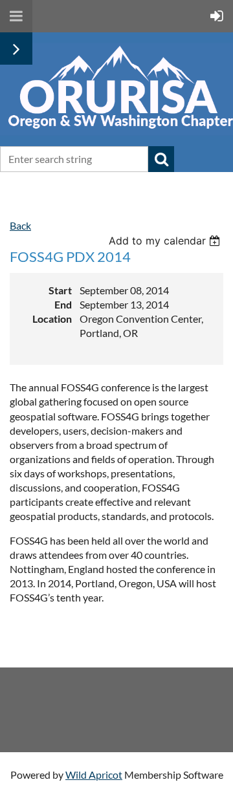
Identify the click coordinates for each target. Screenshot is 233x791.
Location (52, 318)
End (63, 304)
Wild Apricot (93, 774)
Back (20, 225)
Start (60, 290)
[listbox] (166, 240)
